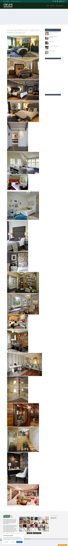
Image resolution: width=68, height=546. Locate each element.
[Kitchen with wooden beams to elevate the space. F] (47, 518)
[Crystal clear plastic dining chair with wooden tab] (24, 522)
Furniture (23, 32)
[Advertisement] (33, 18)
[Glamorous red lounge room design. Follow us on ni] (43, 526)
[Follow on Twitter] (55, 518)
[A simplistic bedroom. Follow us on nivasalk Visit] (47, 522)
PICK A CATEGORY (59, 5)
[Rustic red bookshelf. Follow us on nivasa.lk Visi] (32, 526)
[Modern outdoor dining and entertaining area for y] (43, 529)
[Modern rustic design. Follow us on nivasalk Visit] (28, 529)
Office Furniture (52, 50)
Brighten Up (51, 41)
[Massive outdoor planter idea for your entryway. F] (36, 518)
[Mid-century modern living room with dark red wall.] (36, 526)
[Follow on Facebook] (51, 518)
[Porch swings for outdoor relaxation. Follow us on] (21, 529)
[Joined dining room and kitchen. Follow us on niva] (32, 522)
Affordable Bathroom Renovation (53, 37)
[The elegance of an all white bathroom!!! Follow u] (47, 529)
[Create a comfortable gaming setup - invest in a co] (21, 518)
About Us (52, 5)
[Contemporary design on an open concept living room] (47, 526)
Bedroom (19, 32)
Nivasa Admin (10, 32)
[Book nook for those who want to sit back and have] (39, 518)
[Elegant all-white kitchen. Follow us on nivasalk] (24, 529)
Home (48, 5)
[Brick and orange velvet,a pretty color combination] (43, 522)
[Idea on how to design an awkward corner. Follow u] (39, 522)
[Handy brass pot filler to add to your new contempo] (43, 518)
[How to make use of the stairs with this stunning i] (32, 518)
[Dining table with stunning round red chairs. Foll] (28, 526)
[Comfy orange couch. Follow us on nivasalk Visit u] (21, 526)
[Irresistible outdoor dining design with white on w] (39, 529)
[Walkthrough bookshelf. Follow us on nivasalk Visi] (21, 522)
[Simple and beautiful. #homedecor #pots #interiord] (24, 518)
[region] (13, 539)
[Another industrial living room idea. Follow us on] (36, 522)
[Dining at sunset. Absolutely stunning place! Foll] (28, 522)
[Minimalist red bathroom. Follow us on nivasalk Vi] (24, 526)
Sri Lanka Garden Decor (53, 46)
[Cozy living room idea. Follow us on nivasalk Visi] (32, 529)
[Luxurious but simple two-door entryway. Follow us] (36, 529)
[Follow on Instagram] (53, 518)
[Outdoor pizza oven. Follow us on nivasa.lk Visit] (28, 518)
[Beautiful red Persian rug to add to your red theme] (39, 526)
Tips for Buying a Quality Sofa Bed (15, 1)
